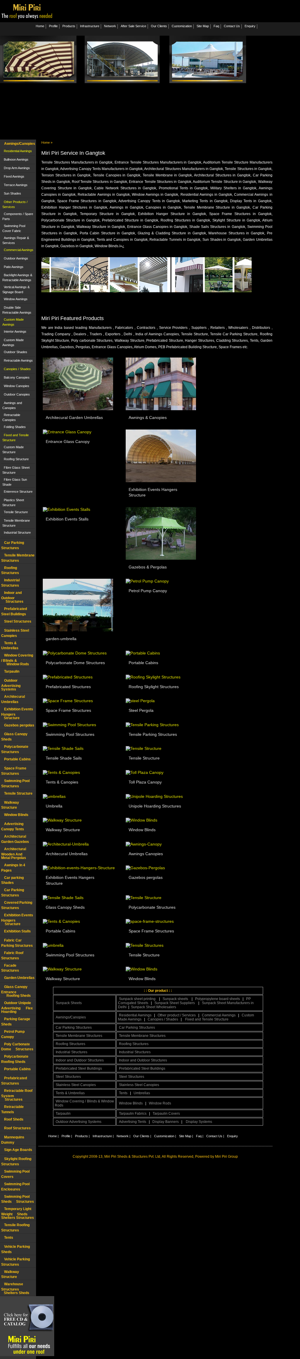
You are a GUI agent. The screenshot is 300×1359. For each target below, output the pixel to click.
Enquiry (250, 26)
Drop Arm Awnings (17, 168)
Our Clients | (142, 1136)
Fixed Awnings (14, 176)
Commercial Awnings (18, 250)
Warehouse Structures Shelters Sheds (15, 1288)
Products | (82, 1136)
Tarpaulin (11, 671)
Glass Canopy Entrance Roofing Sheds (16, 991)
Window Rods (160, 1103)
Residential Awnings (18, 151)
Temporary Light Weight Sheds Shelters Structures (17, 1213)
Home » (46, 142)
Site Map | (186, 1136)
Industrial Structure (17, 532)
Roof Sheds (13, 1119)
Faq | (199, 1136)
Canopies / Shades (17, 369)
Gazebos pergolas (19, 725)
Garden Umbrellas (19, 978)
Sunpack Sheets (69, 1003)
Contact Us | (215, 1136)
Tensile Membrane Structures (79, 1036)
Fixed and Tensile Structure (207, 1019)
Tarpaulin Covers (166, 1113)
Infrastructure (89, 26)
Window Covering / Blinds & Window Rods (84, 1103)
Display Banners (165, 1122)
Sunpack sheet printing (137, 999)
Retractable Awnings (18, 360)
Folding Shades (15, 427)
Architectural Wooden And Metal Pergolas (14, 853)
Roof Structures (17, 1128)
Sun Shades (12, 193)
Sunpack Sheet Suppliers (175, 1003)
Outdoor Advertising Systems (11, 685)
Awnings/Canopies (19, 143)
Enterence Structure (18, 491)
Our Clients (159, 26)
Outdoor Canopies (17, 394)
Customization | (165, 1136)
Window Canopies (16, 386)
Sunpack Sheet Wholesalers (153, 1007)
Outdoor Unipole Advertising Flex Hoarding (17, 1007)
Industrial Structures (71, 1052)
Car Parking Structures (74, 1027)
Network (110, 26)
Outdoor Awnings (16, 258)
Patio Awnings (13, 267)
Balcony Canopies (17, 377)
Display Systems (199, 1122)
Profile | (67, 1136)
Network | (123, 1136)
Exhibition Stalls (17, 931)
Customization (182, 26)
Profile (53, 26)
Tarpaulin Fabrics (132, 1113)
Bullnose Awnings (16, 159)
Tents (8, 1237)
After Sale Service (133, 26)
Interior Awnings (15, 331)
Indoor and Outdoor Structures (12, 597)
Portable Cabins (17, 759)
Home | (53, 1136)
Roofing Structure (16, 459)
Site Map (203, 26)
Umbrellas (142, 1093)
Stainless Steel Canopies (76, 1085)
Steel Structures (17, 621)
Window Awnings (16, 299)
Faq (216, 26)
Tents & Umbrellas (70, 1093)
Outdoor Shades (15, 352)
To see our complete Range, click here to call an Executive (217, 298)
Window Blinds (16, 815)
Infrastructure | (103, 1136)
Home (40, 26)
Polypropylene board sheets (217, 999)
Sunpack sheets (176, 999)
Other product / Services (177, 1015)
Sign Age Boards (18, 1150)
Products (68, 26)
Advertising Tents (132, 1122)
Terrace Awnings (16, 185)
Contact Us (232, 26)
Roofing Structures (70, 1044)
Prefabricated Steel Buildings (79, 1068)
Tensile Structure (16, 512)
